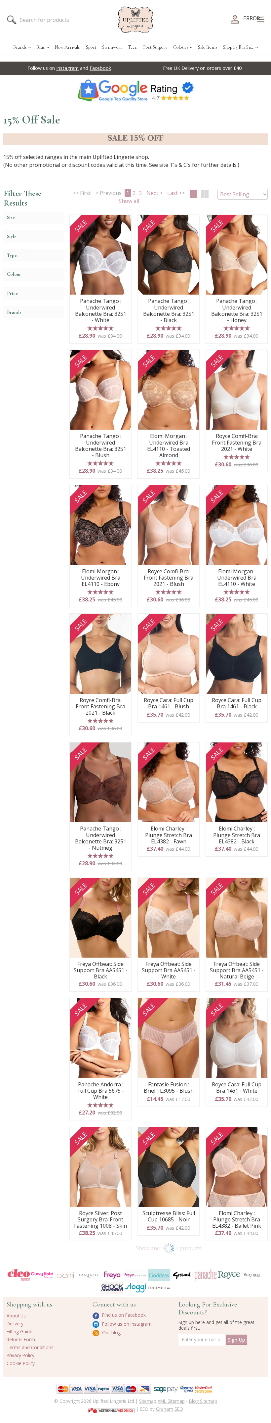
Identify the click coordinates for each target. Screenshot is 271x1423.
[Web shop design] (111, 1408)
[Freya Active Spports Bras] (136, 1275)
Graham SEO (169, 1409)
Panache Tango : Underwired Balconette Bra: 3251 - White (100, 310)
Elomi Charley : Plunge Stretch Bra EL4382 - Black (236, 835)
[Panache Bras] (206, 1275)
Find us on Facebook (123, 1315)
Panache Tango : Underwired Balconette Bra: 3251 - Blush (100, 445)
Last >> (176, 193)
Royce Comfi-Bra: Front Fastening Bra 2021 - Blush (168, 578)
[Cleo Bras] (19, 1275)
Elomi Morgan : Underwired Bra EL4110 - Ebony (100, 578)
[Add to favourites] (124, 222)
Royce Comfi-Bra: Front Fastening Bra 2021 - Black (100, 706)
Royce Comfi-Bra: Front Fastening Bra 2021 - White (236, 442)
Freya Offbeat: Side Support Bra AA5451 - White (169, 970)
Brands (20, 47)
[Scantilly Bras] (252, 1275)
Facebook (100, 68)
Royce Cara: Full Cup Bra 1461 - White (236, 1087)
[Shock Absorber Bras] (112, 1288)
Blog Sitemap (203, 1401)
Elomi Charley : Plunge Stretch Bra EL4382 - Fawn (168, 835)
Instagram (67, 68)
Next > (154, 193)
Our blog (111, 1332)
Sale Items (207, 47)
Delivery (15, 1323)
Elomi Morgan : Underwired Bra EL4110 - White (236, 578)
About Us (16, 1315)
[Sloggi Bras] (136, 1288)
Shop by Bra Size (238, 47)
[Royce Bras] (229, 1275)
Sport (91, 47)
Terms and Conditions (30, 1347)
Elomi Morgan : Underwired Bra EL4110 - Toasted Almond (168, 445)
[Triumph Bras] (159, 1287)
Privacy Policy (20, 1355)
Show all (129, 201)
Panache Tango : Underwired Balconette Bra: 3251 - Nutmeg (100, 838)
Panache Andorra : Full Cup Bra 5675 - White (100, 1091)
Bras (40, 47)
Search (12, 19)
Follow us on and (69, 68)
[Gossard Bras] (182, 1275)
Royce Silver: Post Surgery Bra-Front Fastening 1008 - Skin (100, 1219)
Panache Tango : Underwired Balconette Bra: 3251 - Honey (236, 310)
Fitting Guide (19, 1331)
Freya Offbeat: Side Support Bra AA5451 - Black (101, 970)
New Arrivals (67, 47)
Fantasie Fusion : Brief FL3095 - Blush (169, 1087)
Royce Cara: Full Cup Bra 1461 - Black (236, 703)
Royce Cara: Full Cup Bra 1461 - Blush (168, 703)
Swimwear (112, 47)
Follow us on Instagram (126, 1324)
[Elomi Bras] (66, 1275)
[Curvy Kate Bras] (42, 1275)
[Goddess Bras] (159, 1275)
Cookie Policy (21, 1363)
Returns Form (21, 1339)
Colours (180, 47)
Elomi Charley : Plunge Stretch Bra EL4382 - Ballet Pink (236, 1219)
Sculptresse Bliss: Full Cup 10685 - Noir (168, 1216)
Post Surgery (155, 47)
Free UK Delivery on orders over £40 (202, 68)
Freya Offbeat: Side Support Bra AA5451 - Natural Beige (237, 970)
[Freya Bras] (112, 1275)
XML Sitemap (171, 1401)
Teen (132, 47)
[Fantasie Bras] (89, 1275)
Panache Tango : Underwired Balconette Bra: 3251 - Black (168, 310)
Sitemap (147, 1401)
